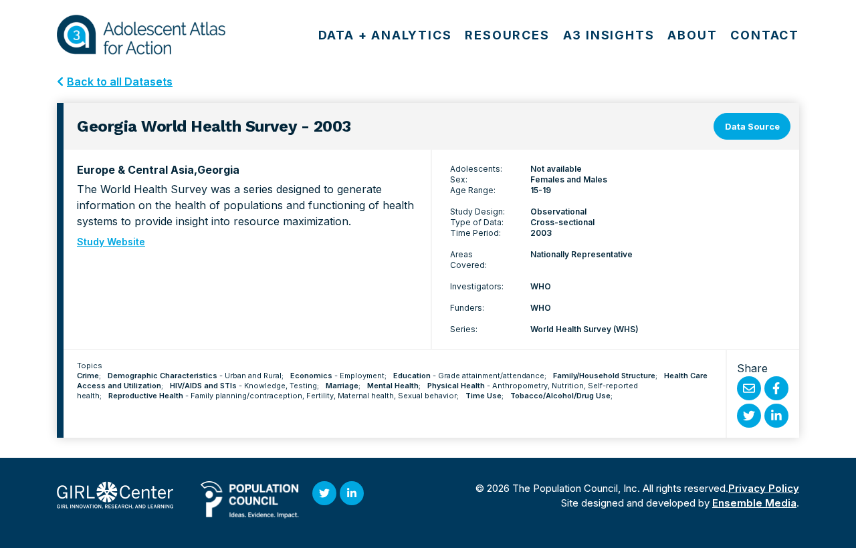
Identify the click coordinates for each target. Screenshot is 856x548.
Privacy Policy (763, 488)
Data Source (752, 126)
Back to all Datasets (120, 81)
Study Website (111, 241)
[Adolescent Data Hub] (141, 35)
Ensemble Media (754, 503)
